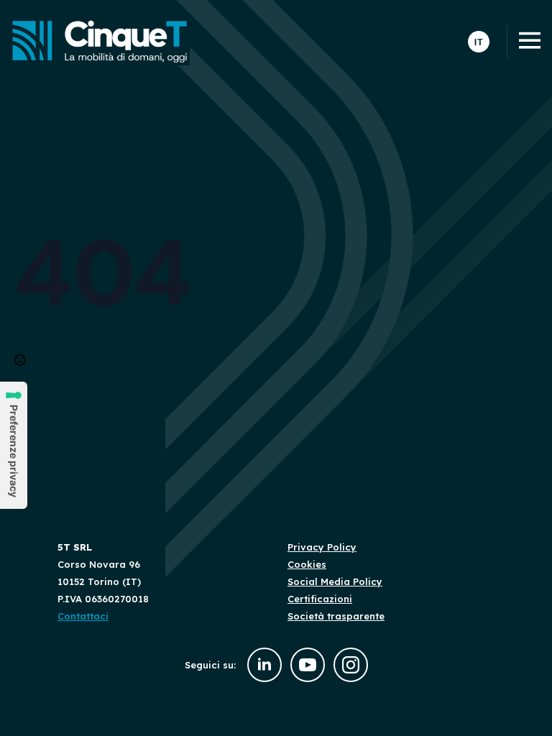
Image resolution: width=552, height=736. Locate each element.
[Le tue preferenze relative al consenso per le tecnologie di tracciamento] (13, 445)
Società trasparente (336, 616)
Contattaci (83, 616)
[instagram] (351, 665)
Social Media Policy (335, 581)
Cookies (307, 564)
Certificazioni (320, 598)
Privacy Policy (322, 547)
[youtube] (307, 665)
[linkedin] (264, 665)
